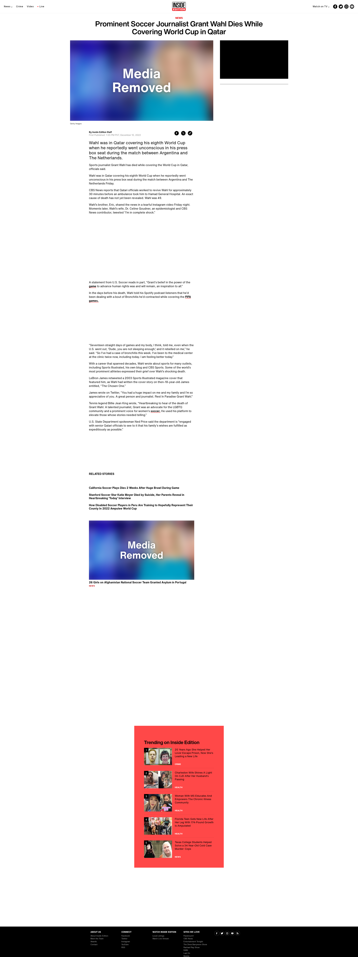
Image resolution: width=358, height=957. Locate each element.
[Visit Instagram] (227, 933)
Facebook (125, 936)
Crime (19, 6)
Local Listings (158, 936)
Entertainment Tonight (193, 941)
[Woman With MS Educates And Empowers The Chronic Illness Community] (179, 803)
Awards (93, 941)
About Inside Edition (99, 936)
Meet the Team (96, 938)
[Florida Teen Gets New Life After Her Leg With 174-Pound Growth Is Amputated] (179, 826)
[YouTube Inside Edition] (352, 6)
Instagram (125, 941)
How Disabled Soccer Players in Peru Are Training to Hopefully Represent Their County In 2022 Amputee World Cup (141, 506)
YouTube (125, 944)
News (7, 6)
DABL (185, 950)
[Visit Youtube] (232, 933)
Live (41, 6)
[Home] (179, 6)
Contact (93, 944)
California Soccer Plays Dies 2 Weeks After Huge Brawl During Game (134, 488)
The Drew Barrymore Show (195, 944)
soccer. (155, 411)
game (92, 286)
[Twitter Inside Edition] (341, 6)
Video (30, 6)
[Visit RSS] (237, 933)
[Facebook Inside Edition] (335, 6)
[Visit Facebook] (216, 933)
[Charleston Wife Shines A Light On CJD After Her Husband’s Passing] (179, 779)
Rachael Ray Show (191, 947)
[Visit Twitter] (222, 933)
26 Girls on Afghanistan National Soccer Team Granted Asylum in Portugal (137, 582)
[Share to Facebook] (176, 133)
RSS (123, 947)
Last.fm (186, 953)
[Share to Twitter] (183, 133)
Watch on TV (320, 6)
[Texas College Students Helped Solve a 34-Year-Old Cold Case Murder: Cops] (179, 849)
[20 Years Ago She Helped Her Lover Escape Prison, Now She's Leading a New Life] (179, 756)
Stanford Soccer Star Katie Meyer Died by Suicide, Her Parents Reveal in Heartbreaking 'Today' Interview (136, 496)
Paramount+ (188, 936)
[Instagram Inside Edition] (346, 6)
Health (178, 787)
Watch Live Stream (160, 938)
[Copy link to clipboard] (190, 133)
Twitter (124, 938)
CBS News (188, 938)
